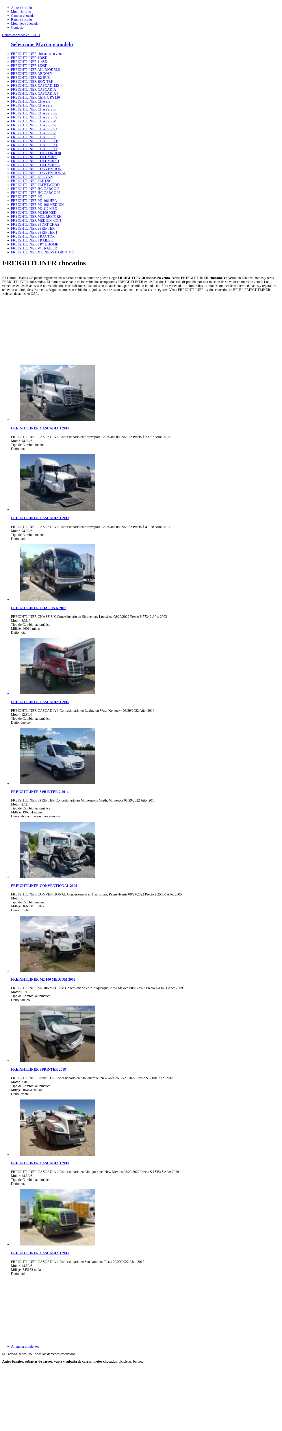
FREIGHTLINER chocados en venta (37, 54)
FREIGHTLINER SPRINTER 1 (34, 232)
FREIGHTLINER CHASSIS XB (34, 141)
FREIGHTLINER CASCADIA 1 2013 (40, 518)
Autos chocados (22, 7)
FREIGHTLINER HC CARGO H (35, 193)
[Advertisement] (134, 330)
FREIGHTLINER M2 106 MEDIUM (37, 204)
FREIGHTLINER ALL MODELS (35, 69)
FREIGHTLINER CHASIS (30, 101)
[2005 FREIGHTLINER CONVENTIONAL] (57, 877)
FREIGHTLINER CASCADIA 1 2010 (40, 428)
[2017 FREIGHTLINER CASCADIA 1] (57, 1244)
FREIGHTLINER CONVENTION (36, 169)
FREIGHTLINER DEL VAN (32, 177)
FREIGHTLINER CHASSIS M (33, 121)
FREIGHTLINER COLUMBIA (34, 157)
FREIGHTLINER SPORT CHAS (35, 224)
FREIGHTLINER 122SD (29, 65)
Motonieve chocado (25, 23)
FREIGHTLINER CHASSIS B (33, 109)
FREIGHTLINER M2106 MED (34, 212)
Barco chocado (21, 19)
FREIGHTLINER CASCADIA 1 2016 (40, 702)
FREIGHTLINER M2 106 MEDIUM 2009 (43, 979)
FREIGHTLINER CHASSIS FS (34, 117)
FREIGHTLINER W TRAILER (34, 248)
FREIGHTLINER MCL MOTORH (36, 216)
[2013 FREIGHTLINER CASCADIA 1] (57, 509)
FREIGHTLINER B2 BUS (30, 77)
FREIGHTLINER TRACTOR (33, 236)
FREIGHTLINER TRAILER (32, 240)
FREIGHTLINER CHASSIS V (33, 133)
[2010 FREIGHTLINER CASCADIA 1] (57, 419)
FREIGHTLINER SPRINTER (33, 228)
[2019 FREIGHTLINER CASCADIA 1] (57, 1154)
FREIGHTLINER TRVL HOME (34, 244)
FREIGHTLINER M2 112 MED (34, 208)
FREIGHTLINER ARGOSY (31, 73)
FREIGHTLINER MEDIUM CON (36, 220)
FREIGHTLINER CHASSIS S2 (34, 129)
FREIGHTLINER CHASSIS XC (34, 145)
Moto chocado (21, 11)
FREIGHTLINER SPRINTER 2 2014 (40, 792)
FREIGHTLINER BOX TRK (32, 81)
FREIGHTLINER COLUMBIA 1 (35, 161)
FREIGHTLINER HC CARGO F (35, 189)
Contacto (17, 27)
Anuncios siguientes (25, 1346)
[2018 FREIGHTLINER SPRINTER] (57, 1060)
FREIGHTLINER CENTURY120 (35, 97)
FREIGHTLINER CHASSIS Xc (34, 149)
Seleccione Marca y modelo (42, 44)
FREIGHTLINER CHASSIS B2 (34, 113)
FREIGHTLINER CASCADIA (33, 89)
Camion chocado (23, 15)
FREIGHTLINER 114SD (29, 62)
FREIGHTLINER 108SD (29, 58)
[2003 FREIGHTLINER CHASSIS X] (57, 599)
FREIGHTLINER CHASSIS (31, 105)
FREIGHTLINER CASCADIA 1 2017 (40, 1253)
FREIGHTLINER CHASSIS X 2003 (38, 608)
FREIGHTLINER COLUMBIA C (35, 165)
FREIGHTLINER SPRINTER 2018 (38, 1069)
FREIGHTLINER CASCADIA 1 (35, 93)
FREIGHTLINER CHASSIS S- (33, 125)
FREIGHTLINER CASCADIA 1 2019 (40, 1163)
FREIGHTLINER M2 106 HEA (34, 200)
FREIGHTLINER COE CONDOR (36, 153)
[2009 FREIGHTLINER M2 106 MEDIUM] (57, 971)
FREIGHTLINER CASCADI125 (35, 85)
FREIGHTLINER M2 (27, 197)
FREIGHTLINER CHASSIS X (33, 137)
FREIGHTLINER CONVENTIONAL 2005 (44, 886)
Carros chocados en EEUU (21, 35)
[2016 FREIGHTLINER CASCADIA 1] (57, 693)
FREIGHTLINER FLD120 (30, 181)
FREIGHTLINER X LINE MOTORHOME (42, 252)
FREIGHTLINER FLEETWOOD (35, 185)
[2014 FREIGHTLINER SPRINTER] (57, 783)
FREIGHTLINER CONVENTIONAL (38, 173)
